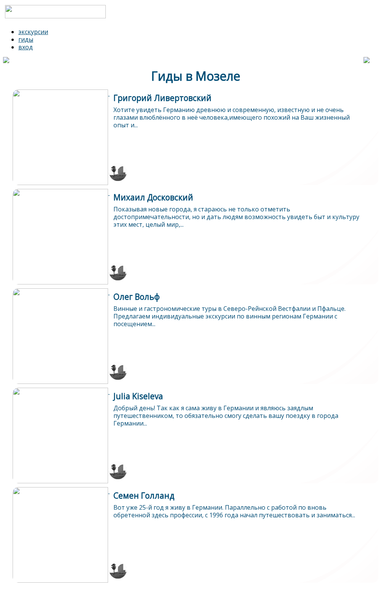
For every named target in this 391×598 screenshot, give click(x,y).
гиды (25, 39)
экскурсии (33, 32)
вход (25, 47)
